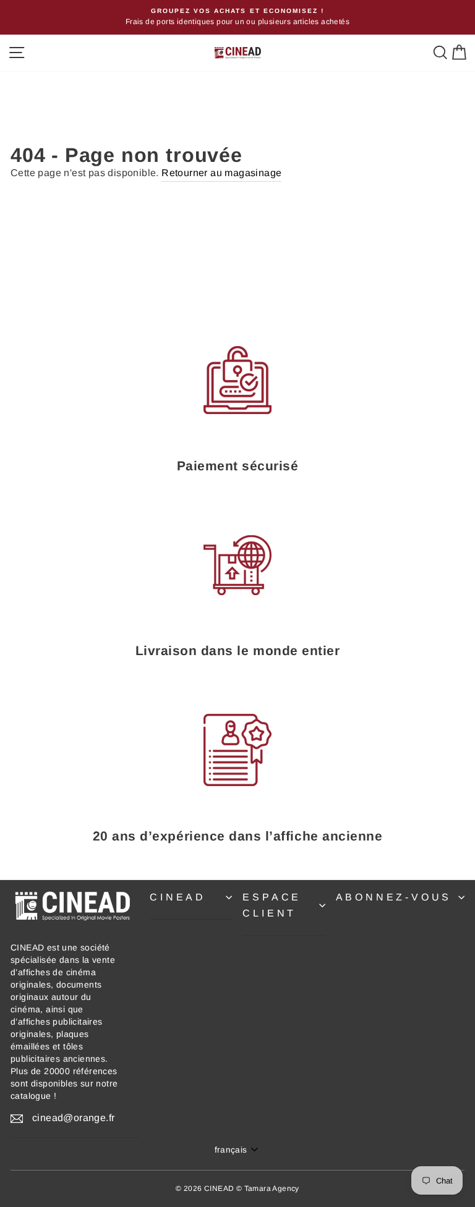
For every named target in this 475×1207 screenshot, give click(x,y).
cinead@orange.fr (73, 1117)
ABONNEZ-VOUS (394, 897)
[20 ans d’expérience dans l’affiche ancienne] (237, 750)
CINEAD (178, 897)
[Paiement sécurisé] (237, 380)
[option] (237, 17)
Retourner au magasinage (221, 172)
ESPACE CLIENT (271, 905)
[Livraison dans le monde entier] (237, 564)
